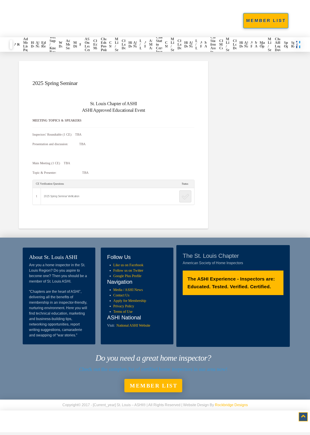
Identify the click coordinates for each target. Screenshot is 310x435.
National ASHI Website (133, 325)
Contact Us (121, 295)
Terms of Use (123, 311)
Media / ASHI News (128, 290)
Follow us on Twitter (128, 270)
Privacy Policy (123, 306)
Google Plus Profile (127, 276)
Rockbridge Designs (231, 405)
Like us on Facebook (128, 265)
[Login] (11, 44)
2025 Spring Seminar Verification (61, 196)
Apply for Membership (129, 301)
